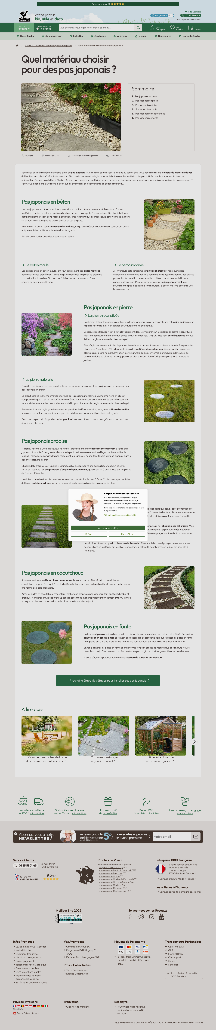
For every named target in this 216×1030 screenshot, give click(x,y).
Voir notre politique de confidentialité (120, 515)
